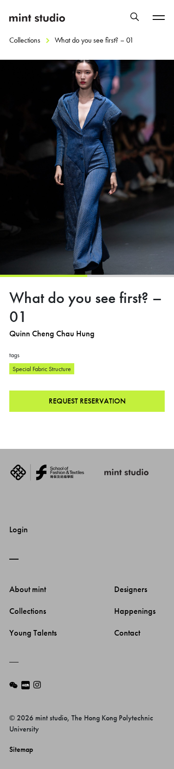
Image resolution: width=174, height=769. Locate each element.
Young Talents (33, 632)
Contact (128, 632)
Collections (24, 40)
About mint (28, 589)
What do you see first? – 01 (94, 40)
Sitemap (21, 749)
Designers (131, 589)
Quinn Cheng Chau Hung (52, 333)
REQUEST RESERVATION (87, 401)
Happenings (135, 610)
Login (18, 529)
